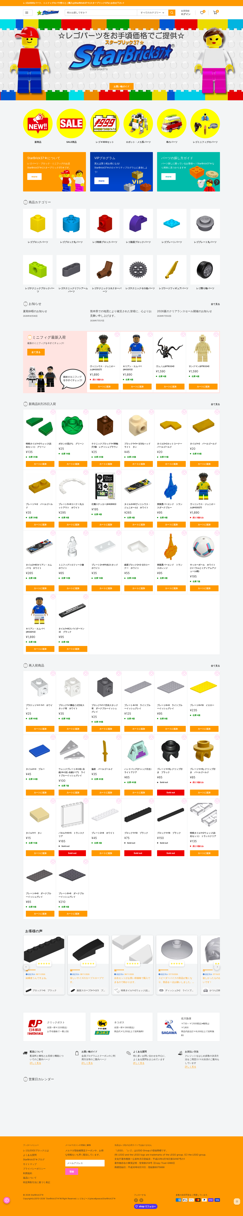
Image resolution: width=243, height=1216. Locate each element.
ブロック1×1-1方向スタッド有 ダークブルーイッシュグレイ (105, 708)
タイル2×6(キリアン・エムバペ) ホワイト (39, 566)
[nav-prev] (26, 967)
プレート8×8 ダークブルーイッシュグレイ (71, 895)
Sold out (170, 792)
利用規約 (27, 1173)
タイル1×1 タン (34, 833)
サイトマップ (30, 1164)
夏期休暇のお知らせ (35, 311)
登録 (71, 1171)
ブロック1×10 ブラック (136, 833)
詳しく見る (35, 1063)
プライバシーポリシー (34, 1168)
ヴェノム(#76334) (165, 366)
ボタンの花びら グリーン (71, 443)
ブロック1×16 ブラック (169, 833)
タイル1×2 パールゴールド (203, 443)
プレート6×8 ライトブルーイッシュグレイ (169, 707)
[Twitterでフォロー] (141, 1200)
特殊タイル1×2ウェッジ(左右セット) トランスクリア (203, 834)
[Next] (219, 224)
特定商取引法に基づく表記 (36, 1182)
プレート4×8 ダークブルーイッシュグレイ (38, 895)
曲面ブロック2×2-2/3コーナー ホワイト (137, 566)
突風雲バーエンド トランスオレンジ (169, 566)
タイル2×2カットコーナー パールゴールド (170, 445)
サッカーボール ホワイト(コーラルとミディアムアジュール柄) (203, 568)
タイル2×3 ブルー (35, 769)
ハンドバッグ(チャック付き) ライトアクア (137, 771)
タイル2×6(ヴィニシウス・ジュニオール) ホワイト (137, 506)
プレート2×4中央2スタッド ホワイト (105, 566)
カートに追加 (104, 386)
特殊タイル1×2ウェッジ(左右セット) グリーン (38, 445)
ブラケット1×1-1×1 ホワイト (39, 707)
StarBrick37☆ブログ (34, 1159)
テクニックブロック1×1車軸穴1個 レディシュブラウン (105, 445)
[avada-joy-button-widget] (6, 1200)
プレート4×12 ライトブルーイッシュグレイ (137, 707)
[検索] (171, 13)
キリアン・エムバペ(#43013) (132, 368)
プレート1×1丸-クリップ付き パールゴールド (202, 771)
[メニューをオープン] (27, 13)
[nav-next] (217, 967)
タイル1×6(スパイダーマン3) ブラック (71, 630)
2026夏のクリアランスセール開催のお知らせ (184, 311)
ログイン (186, 14)
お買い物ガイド (121, 86)
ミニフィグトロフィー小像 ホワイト (72, 566)
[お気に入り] (201, 12)
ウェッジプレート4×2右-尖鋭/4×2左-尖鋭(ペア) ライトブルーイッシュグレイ (72, 772)
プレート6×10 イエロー (202, 705)
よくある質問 (30, 1155)
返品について (30, 1177)
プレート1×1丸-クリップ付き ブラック (170, 771)
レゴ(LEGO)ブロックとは (36, 1150)
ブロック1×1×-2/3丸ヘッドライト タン (137, 445)
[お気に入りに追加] (117, 334)
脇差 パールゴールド (102, 769)
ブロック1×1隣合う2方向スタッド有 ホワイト (71, 707)
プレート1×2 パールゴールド (39, 506)
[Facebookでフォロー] (136, 1200)
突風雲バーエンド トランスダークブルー (169, 506)
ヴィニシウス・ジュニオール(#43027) (102, 368)
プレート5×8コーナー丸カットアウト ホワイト (71, 506)
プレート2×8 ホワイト (103, 833)
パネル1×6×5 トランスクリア (71, 834)
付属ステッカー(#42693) (104, 504)
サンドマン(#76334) (199, 366)
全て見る (215, 304)
